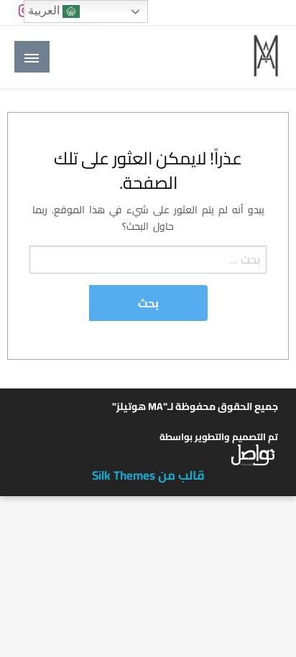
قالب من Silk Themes (148, 475)
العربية (45, 10)
